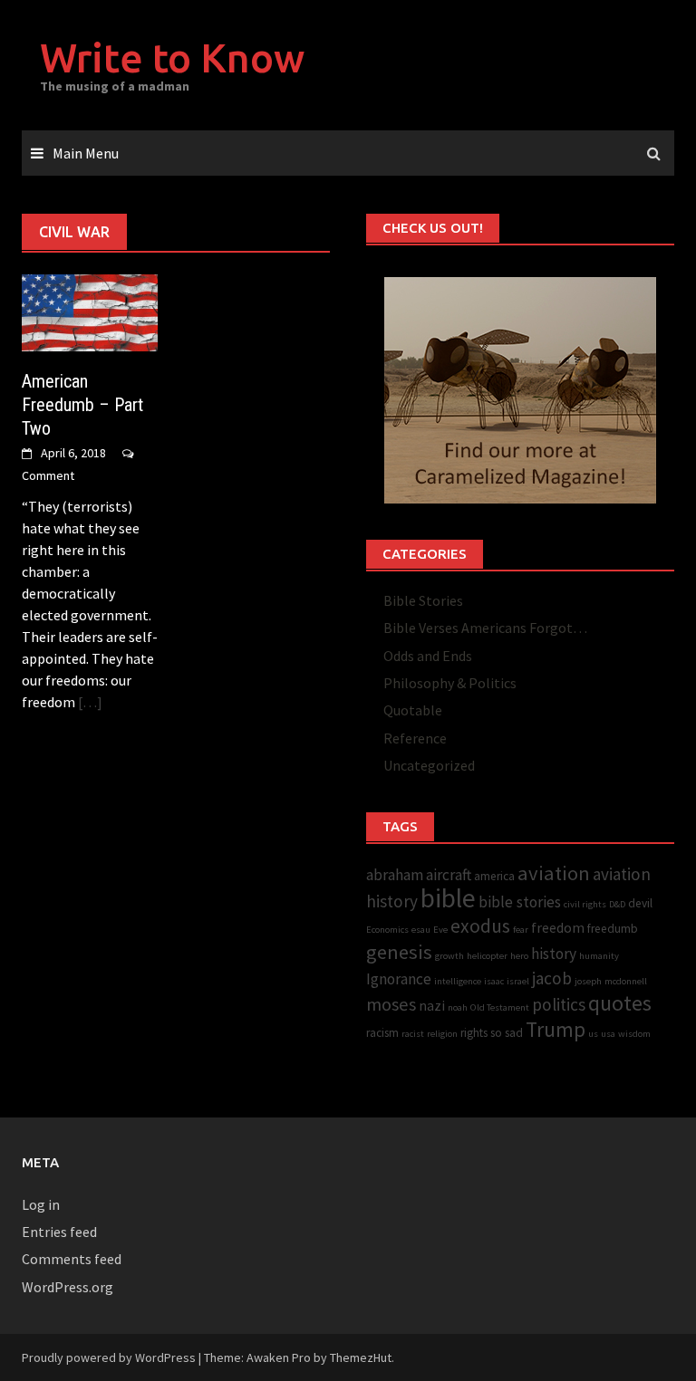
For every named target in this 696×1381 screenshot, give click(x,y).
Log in (41, 1204)
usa (608, 1034)
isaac (494, 981)
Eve (440, 929)
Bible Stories (423, 600)
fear (520, 929)
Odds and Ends (427, 656)
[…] (88, 702)
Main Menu (86, 153)
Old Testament (499, 1007)
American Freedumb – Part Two (82, 404)
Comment (48, 475)
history (553, 954)
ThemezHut (361, 1357)
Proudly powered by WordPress (109, 1357)
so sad (506, 1033)
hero (519, 956)
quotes (620, 1003)
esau (420, 929)
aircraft (448, 875)
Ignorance (398, 979)
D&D (617, 904)
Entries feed (59, 1232)
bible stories (519, 902)
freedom (558, 927)
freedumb (612, 928)
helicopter (487, 956)
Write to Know (172, 57)
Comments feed (71, 1259)
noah (458, 1007)
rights (474, 1033)
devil (640, 903)
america (494, 876)
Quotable (412, 710)
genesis (399, 951)
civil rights (585, 904)
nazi (432, 1005)
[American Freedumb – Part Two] (90, 311)
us (593, 1034)
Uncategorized (429, 765)
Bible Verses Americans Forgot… (485, 628)
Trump (555, 1029)
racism (382, 1033)
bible (448, 898)
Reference (415, 738)
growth (449, 956)
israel (518, 981)
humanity (599, 956)
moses (391, 1004)
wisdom (634, 1034)
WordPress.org (67, 1287)
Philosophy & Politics (450, 683)
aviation (553, 873)
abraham (394, 875)
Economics (387, 929)
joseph (588, 981)
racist (412, 1034)
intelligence (457, 981)
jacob (552, 978)
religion (442, 1034)
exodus (480, 926)
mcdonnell (625, 981)
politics (558, 1004)
